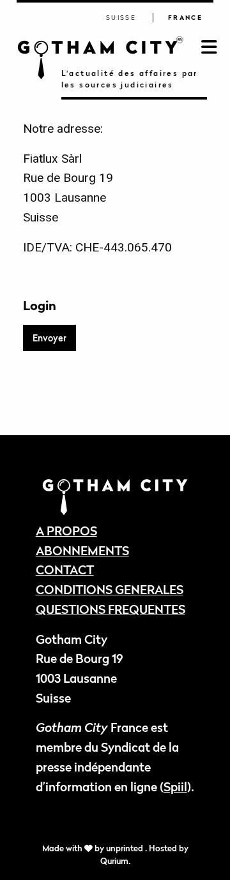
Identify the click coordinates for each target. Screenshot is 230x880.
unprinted (125, 848)
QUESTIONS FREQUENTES (110, 609)
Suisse (121, 17)
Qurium (114, 861)
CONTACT (65, 569)
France (185, 17)
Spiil (175, 786)
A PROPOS (66, 530)
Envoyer (49, 337)
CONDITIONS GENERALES (109, 589)
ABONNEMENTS (82, 550)
